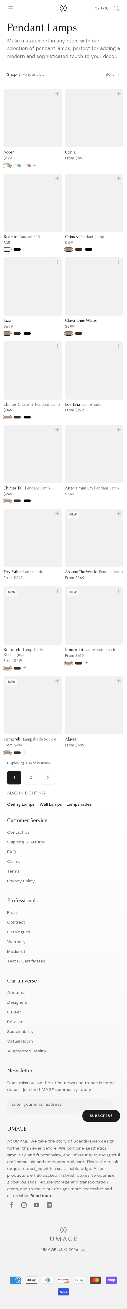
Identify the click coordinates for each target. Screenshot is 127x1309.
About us (16, 993)
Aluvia (70, 740)
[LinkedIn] (48, 1205)
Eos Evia (83, 405)
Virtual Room (20, 1041)
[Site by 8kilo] (83, 1250)
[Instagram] (23, 1205)
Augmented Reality (26, 1051)
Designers (17, 1002)
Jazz (7, 321)
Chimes (84, 237)
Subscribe (101, 1115)
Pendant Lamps (34, 75)
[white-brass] (7, 165)
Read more (41, 1196)
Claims (13, 862)
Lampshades (79, 804)
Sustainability (20, 1032)
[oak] (68, 249)
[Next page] (48, 777)
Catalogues (18, 932)
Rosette (22, 237)
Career (14, 1012)
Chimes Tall (27, 489)
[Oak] (7, 668)
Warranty (16, 942)
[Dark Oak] (17, 668)
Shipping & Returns (26, 842)
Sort (110, 74)
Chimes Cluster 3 (32, 405)
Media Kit (16, 951)
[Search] (116, 8)
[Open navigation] (10, 8)
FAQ (11, 852)
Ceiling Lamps (21, 804)
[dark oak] (78, 249)
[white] (7, 249)
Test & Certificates (26, 961)
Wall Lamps (51, 804)
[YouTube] (35, 1205)
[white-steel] (17, 165)
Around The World (94, 572)
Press (12, 913)
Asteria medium (92, 489)
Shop (12, 75)
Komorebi (90, 650)
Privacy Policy (21, 881)
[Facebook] (10, 1205)
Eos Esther (23, 572)
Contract (16, 922)
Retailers (16, 1022)
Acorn (9, 153)
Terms (13, 871)
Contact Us (18, 832)
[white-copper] (27, 165)
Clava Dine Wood (81, 321)
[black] (17, 249)
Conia (70, 153)
